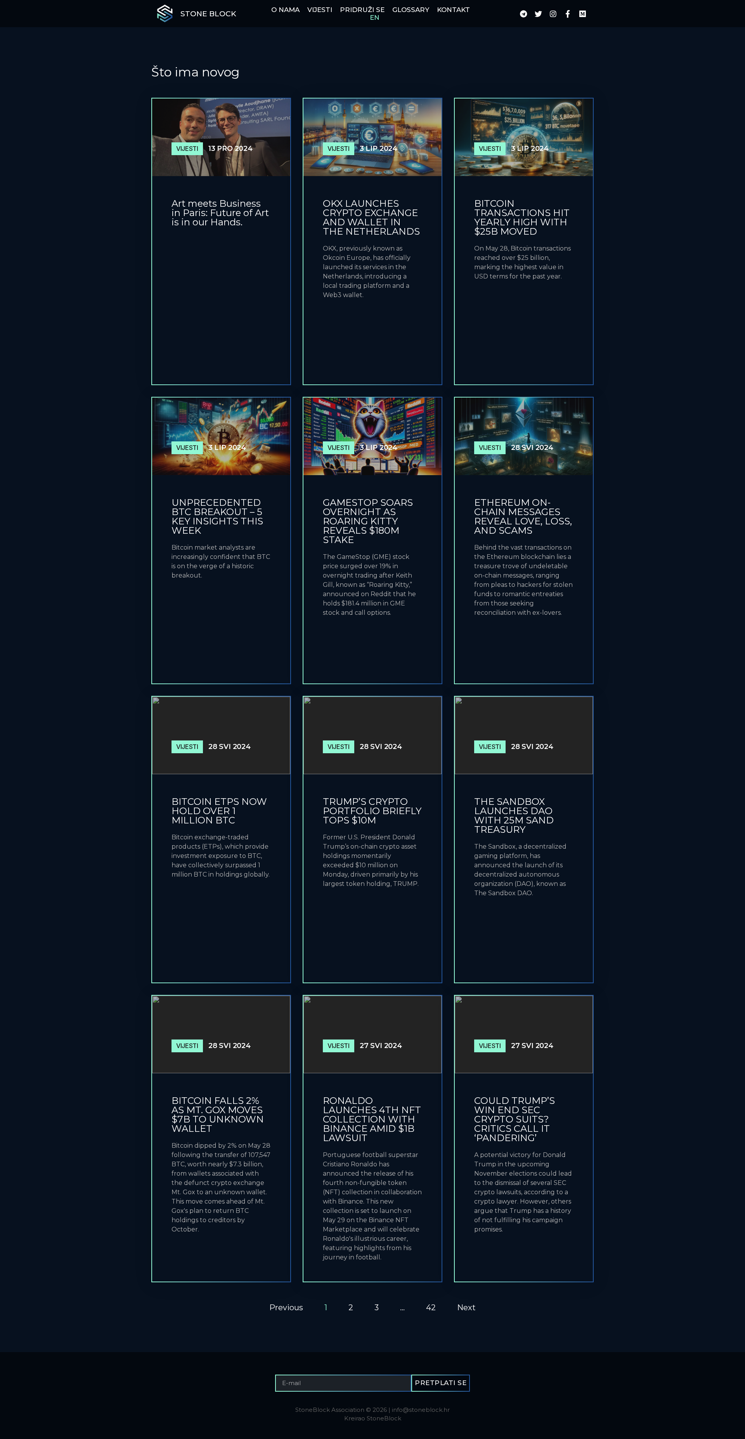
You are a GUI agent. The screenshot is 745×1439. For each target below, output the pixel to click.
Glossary (410, 10)
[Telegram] (523, 13)
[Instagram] (553, 13)
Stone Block (208, 13)
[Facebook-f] (567, 13)
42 (431, 1307)
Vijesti (319, 10)
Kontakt (453, 10)
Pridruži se (362, 10)
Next (466, 1307)
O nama (285, 10)
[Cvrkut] (538, 13)
